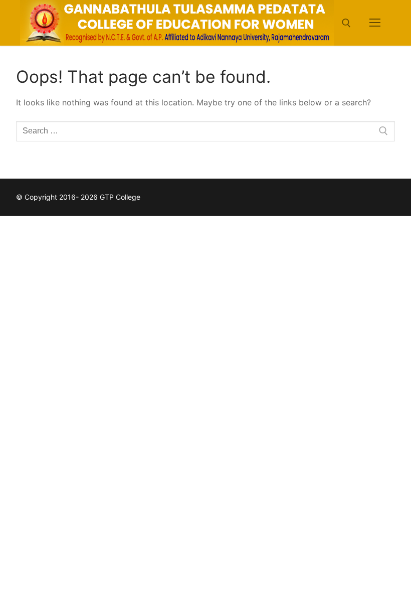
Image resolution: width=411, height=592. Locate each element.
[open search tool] (346, 23)
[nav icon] (375, 23)
